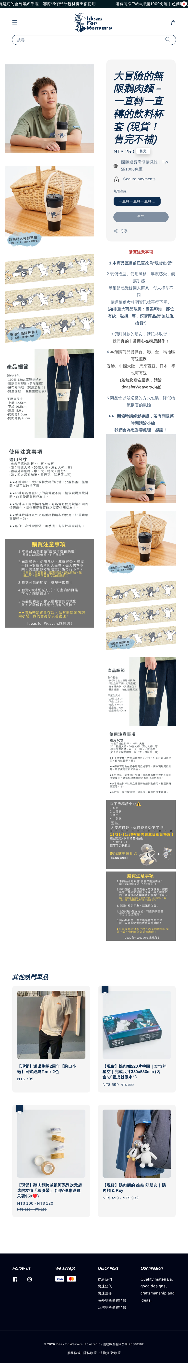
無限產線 (120, 191)
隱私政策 (90, 1353)
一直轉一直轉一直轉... (137, 201)
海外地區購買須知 (112, 1300)
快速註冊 (105, 1293)
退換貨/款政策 (110, 1353)
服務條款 (74, 1353)
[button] (14, 22)
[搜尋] (168, 39)
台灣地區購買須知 (112, 1307)
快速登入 (105, 1286)
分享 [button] (124, 231)
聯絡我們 (105, 1279)
